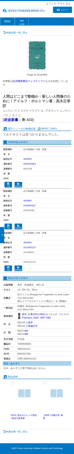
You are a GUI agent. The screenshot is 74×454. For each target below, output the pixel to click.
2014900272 (29, 247)
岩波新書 (11, 120)
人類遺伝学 (32, 326)
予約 (8, 186)
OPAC (7, 21)
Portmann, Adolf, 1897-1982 (36, 317)
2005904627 (29, 205)
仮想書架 (18, 186)
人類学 (29, 322)
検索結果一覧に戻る (16, 32)
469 (26, 330)
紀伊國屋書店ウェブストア (28, 81)
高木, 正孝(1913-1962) (33, 314)
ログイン (64, 10)
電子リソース (15, 128)
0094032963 (29, 164)
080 (26, 334)
